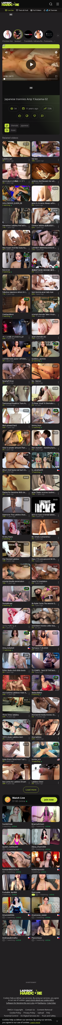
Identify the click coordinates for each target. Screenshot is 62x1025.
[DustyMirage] (16, 596)
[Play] (31, 64)
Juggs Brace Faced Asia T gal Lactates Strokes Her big (14, 759)
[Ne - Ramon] (46, 373)
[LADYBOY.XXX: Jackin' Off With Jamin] (16, 351)
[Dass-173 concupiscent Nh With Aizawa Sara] (46, 551)
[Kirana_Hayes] (16, 529)
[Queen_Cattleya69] (16, 839)
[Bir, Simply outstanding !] (46, 529)
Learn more (35, 1022)
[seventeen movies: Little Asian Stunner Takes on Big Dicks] (46, 618)
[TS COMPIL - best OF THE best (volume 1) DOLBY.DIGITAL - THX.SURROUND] (46, 663)
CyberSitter (51, 1003)
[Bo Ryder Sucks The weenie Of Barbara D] (46, 596)
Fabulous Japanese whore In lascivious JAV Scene (14, 292)
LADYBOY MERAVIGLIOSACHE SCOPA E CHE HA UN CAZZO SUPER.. (44, 248)
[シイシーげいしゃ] (16, 618)
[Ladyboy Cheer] (46, 774)
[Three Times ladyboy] (16, 707)
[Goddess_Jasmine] (46, 351)
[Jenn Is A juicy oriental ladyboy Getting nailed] (46, 507)
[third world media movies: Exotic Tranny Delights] (46, 707)
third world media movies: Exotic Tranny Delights (44, 715)
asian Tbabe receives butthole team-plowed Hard (44, 492)
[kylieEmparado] (46, 862)
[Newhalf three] (16, 373)
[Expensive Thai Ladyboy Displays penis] (16, 507)
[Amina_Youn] (46, 418)
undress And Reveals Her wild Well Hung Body (43, 181)
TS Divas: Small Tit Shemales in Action (43, 403)
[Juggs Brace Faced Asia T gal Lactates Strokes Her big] (16, 752)
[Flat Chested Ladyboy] (16, 551)
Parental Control (11, 1015)
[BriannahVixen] (46, 817)
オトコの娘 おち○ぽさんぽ (13, 337)
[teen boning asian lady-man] (46, 285)
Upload (41, 1012)
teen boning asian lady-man (42, 292)
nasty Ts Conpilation (39, 581)
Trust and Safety (49, 1015)
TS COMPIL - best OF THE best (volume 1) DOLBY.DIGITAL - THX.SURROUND (44, 670)
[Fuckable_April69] (16, 885)
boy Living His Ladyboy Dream (14, 782)
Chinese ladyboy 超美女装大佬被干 (43, 225)
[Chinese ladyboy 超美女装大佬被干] (46, 218)
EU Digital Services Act (30, 1015)
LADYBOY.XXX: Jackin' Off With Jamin (14, 359)
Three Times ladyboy (10, 715)
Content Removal (44, 1009)
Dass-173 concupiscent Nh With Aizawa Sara (44, 559)
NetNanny (42, 1003)
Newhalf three (8, 381)
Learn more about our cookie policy (40, 1000)
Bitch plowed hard (9, 425)
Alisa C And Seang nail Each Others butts (14, 470)
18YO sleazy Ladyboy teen (12, 737)
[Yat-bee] (46, 151)
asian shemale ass (39, 337)
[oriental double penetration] (16, 574)
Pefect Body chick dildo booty (14, 670)
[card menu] (29, 160)
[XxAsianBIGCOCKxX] (16, 862)
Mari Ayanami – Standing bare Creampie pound (44, 448)
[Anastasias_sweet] (46, 908)
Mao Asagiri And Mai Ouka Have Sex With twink (14, 248)
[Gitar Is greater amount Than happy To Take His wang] (16, 440)
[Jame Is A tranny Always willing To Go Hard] (46, 196)
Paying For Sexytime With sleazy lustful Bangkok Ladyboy (14, 492)
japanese (24, 125)
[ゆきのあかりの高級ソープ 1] (16, 173)
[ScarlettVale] (16, 817)
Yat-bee (35, 159)
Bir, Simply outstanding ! (41, 537)
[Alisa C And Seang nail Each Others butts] (16, 462)
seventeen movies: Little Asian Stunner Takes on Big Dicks (44, 626)
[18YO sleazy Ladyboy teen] (16, 729)
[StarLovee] (46, 885)
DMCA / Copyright (15, 1009)
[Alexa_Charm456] (46, 839)
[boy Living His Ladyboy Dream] (16, 774)
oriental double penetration (13, 581)
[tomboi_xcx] (46, 752)
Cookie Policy (15, 1012)
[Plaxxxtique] (46, 930)
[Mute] (6, 52)
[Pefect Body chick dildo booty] (16, 663)
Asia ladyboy (36, 737)
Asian (13, 130)
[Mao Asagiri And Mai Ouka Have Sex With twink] (16, 240)
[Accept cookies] (57, 1021)
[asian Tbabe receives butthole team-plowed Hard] (46, 485)
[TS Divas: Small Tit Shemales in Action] (46, 396)
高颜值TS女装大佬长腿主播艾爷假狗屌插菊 (44, 270)
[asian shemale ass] (46, 329)
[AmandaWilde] (16, 908)
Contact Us (30, 1009)
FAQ (48, 1012)
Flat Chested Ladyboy (10, 559)
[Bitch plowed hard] (16, 418)
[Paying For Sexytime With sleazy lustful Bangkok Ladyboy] (16, 485)
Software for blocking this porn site (20, 1003)
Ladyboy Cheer (37, 782)
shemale (14, 125)
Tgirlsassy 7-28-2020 (40, 648)
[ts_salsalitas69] (46, 462)
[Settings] (56, 52)
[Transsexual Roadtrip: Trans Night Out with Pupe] (16, 396)
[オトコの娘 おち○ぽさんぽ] (16, 329)
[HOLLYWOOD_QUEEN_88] (16, 196)
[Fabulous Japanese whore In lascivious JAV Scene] (16, 285)
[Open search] (50, 4)
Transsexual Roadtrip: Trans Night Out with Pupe (14, 403)
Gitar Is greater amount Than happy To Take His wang (14, 448)
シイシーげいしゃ (9, 626)
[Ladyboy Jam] (16, 151)
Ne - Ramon (36, 381)
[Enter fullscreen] (56, 76)
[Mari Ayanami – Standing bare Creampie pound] (46, 440)
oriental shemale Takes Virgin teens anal (44, 314)
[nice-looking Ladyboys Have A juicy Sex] (16, 685)
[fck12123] (16, 262)
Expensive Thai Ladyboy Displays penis (14, 515)
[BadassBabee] (46, 685)
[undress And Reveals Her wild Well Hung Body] (46, 173)
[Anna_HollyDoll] (16, 640)
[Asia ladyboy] (46, 729)
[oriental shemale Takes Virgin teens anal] (46, 307)
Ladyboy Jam (7, 159)
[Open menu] (57, 4)
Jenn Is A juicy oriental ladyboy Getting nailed (44, 515)
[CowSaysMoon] (16, 307)
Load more (31, 789)
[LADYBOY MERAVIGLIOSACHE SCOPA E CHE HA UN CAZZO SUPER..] (46, 240)
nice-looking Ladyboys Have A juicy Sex (14, 693)
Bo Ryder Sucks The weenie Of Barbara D (44, 603)
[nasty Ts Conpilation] (46, 574)
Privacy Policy (29, 1012)
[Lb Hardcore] (10, 4)
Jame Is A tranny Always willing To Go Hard (44, 203)
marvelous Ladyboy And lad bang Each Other (14, 225)
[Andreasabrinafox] (16, 930)
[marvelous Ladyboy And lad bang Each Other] (16, 218)
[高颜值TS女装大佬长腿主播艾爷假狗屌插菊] (46, 262)
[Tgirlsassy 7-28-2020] (46, 640)
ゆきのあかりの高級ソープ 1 (13, 181)
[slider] (31, 79)
